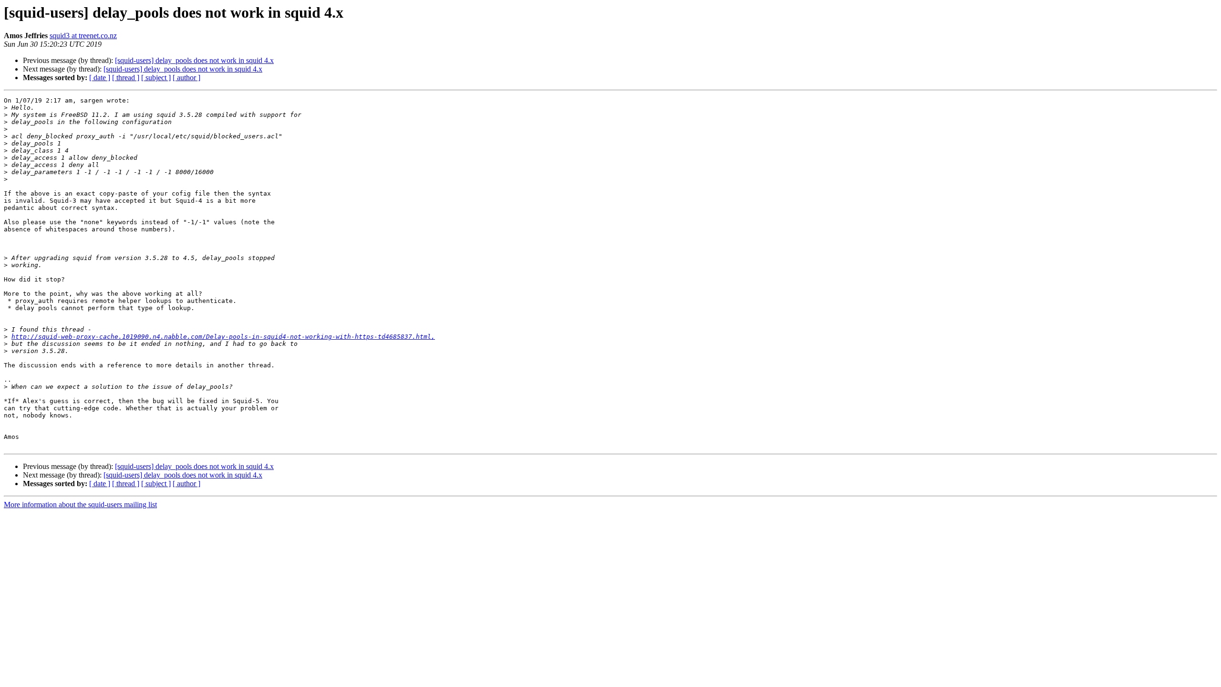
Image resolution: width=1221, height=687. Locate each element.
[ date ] (99, 77)
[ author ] (186, 77)
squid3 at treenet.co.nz (83, 35)
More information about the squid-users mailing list (80, 504)
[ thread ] (125, 77)
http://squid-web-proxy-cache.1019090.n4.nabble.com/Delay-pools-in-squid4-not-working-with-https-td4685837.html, (223, 336)
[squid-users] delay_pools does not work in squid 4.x (194, 60)
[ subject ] (156, 77)
